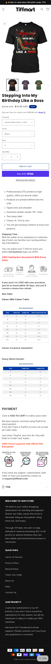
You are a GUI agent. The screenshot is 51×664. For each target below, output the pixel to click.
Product (5, 117)
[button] (3, 9)
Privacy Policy (12, 563)
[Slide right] (48, 86)
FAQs (7, 586)
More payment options (25, 180)
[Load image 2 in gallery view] (25, 85)
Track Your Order (13, 575)
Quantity (5, 152)
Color (4, 128)
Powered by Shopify (31, 659)
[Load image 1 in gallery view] (12, 85)
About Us (9, 580)
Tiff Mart (21, 659)
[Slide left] (3, 86)
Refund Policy (12, 569)
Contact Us (10, 592)
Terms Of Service (13, 557)
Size (4, 140)
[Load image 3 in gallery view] (38, 85)
